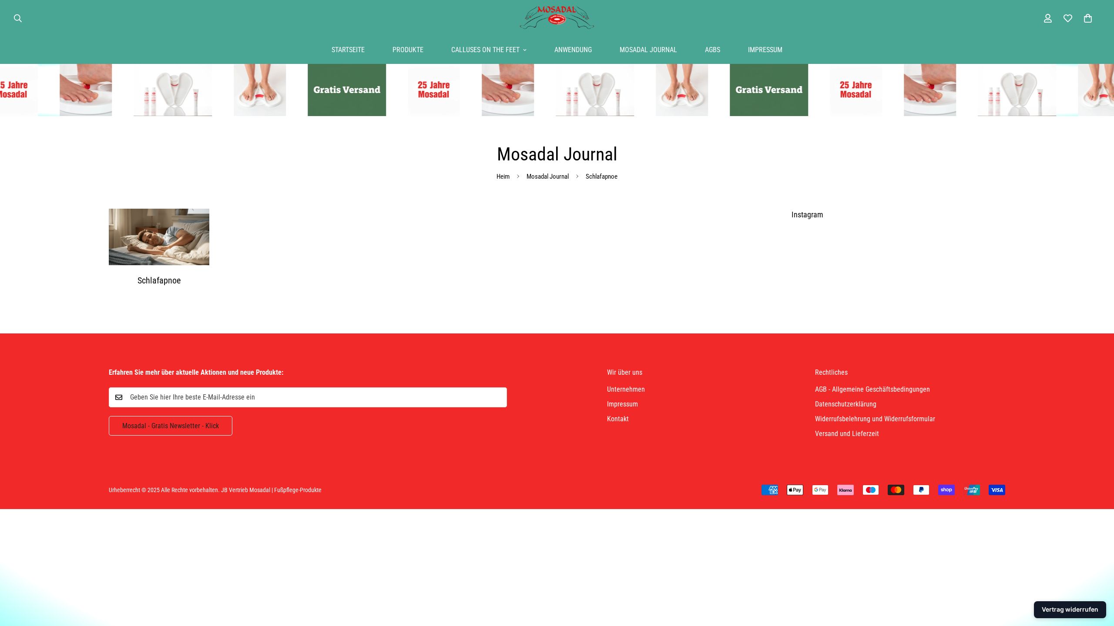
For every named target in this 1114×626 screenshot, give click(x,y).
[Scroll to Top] (1097, 579)
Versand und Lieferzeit (847, 434)
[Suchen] (18, 18)
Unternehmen (626, 389)
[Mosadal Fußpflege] (557, 18)
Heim (503, 176)
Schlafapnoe (159, 280)
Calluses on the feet (485, 50)
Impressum (765, 50)
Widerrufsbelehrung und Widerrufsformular (875, 419)
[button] (1088, 18)
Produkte (408, 50)
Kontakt (618, 419)
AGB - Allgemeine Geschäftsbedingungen (872, 389)
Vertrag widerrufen (1070, 609)
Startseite (348, 50)
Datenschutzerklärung (845, 404)
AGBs (712, 50)
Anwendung (573, 50)
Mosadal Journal (648, 50)
